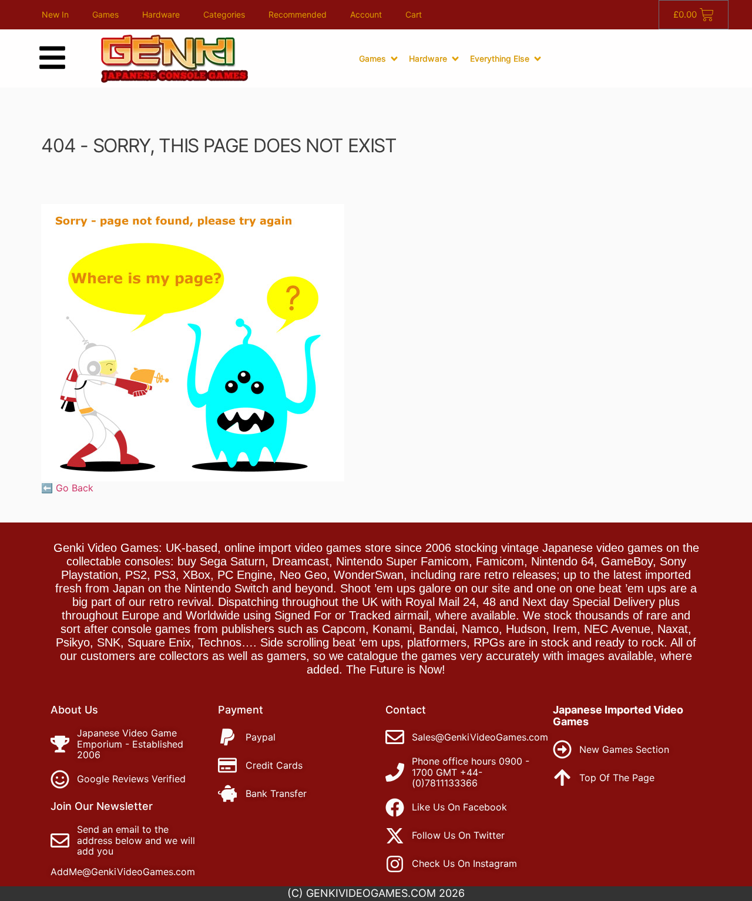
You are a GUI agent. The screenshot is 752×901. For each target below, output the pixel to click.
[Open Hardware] (455, 58)
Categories (224, 14)
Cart (413, 14)
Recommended (297, 14)
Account (366, 14)
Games (105, 14)
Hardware (161, 14)
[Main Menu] (52, 57)
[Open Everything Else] (537, 58)
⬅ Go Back (67, 488)
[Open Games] (394, 58)
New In (55, 14)
